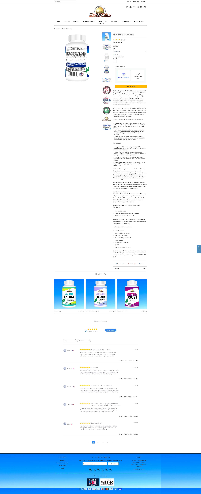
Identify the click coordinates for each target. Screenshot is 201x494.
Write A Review (110, 330)
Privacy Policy (62, 465)
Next (144, 268)
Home (58, 21)
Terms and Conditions (62, 463)
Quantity (115, 59)
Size (114, 48)
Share (125, 263)
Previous (116, 268)
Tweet (118, 263)
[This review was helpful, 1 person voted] (133, 416)
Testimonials (126, 21)
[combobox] (69, 340)
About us (62, 460)
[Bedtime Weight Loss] (77, 55)
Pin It (131, 263)
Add (136, 263)
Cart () (136, 1)
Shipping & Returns (89, 21)
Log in (129, 1)
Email (142, 263)
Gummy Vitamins (139, 21)
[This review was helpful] (133, 360)
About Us (67, 21)
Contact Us (100, 23)
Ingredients (115, 21)
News (100, 21)
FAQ (106, 21)
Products (76, 21)
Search (62, 468)
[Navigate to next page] (112, 442)
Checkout (143, 1)
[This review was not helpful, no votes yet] (136, 360)
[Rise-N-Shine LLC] (100, 11)
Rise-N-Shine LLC (118, 42)
